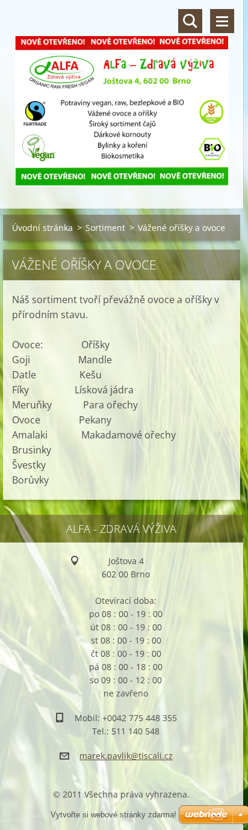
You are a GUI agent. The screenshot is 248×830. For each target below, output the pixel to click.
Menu (222, 21)
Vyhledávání (190, 21)
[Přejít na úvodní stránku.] (121, 97)
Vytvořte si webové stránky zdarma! (113, 814)
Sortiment (105, 227)
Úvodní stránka (42, 227)
